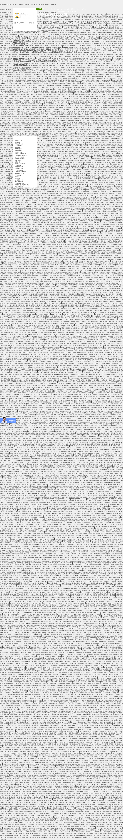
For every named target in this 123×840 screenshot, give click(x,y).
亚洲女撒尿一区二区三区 (87, 82)
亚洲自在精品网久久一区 (48, 323)
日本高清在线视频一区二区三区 (78, 175)
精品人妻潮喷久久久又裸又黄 (9, 372)
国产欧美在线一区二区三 (8, 367)
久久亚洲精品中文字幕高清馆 (96, 158)
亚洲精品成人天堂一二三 (82, 318)
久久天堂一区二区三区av (35, 429)
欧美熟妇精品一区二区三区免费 (19, 347)
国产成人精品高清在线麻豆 (65, 339)
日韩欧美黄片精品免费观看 (93, 232)
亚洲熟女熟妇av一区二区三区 (113, 63)
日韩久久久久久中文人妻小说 (104, 378)
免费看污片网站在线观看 (49, 418)
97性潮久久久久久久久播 (102, 405)
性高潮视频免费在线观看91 (76, 396)
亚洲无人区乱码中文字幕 (38, 224)
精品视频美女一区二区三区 (110, 153)
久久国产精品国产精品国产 (109, 199)
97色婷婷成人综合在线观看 (29, 211)
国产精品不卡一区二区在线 (99, 325)
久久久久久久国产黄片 (24, 420)
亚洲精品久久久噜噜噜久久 (9, 246)
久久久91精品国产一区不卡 (87, 314)
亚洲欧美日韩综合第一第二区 (79, 215)
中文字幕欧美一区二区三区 (38, 354)
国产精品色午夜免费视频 (52, 411)
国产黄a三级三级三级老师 (110, 347)
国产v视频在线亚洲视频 (102, 120)
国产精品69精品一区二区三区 (95, 382)
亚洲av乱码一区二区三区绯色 (93, 96)
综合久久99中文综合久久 (88, 319)
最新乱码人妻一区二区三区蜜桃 (44, 180)
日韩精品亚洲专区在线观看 (110, 334)
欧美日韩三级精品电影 (116, 47)
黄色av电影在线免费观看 (89, 244)
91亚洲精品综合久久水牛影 (15, 389)
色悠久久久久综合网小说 (58, 166)
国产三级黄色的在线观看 (71, 146)
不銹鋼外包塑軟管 (19, 173)
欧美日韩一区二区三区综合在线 (19, 259)
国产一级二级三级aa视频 (104, 80)
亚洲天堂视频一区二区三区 (106, 191)
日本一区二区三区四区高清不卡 (54, 160)
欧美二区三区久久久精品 (64, 382)
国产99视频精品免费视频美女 (95, 56)
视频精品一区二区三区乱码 (7, 374)
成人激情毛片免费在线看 (36, 367)
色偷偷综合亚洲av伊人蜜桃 (90, 43)
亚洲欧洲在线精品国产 (6, 162)
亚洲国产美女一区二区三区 (26, 243)
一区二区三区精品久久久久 (59, 371)
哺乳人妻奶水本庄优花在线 (51, 246)
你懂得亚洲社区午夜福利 (115, 228)
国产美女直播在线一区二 (116, 338)
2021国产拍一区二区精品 (72, 147)
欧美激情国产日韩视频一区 (73, 272)
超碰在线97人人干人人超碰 (93, 144)
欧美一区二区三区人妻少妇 (44, 195)
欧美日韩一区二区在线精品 (107, 173)
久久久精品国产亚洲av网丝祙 (45, 217)
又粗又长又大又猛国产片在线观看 (65, 345)
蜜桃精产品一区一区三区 (8, 186)
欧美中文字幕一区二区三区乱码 (60, 248)
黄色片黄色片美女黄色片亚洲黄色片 (76, 341)
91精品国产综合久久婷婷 (107, 175)
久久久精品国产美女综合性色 (33, 369)
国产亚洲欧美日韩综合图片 (99, 160)
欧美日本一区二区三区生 (98, 61)
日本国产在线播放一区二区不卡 (69, 329)
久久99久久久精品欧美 (98, 385)
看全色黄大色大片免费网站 (71, 263)
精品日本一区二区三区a (8, 407)
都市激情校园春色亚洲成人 (49, 404)
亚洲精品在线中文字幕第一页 (61, 391)
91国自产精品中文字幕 (45, 244)
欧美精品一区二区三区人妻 (22, 367)
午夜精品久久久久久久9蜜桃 (14, 211)
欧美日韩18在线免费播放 (99, 436)
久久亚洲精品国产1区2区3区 (21, 204)
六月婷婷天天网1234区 (94, 107)
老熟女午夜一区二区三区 (68, 349)
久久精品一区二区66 (47, 184)
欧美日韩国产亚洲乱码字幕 (101, 27)
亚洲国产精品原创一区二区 (33, 305)
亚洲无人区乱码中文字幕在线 (63, 352)
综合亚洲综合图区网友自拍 (11, 138)
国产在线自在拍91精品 (44, 151)
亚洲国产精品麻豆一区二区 (15, 283)
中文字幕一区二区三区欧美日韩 (46, 290)
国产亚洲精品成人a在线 (112, 321)
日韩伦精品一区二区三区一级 (48, 182)
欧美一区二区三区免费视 (35, 325)
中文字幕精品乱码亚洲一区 (103, 396)
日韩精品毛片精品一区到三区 (18, 200)
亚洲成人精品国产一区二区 (87, 19)
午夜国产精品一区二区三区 (17, 356)
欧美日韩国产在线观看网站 (23, 327)
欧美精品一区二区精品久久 (49, 29)
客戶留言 (59, 9)
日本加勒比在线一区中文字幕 (53, 237)
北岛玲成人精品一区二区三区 (47, 250)
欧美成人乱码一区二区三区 (22, 339)
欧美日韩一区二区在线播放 (10, 83)
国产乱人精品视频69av (36, 230)
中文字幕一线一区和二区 (23, 334)
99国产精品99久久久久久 (6, 281)
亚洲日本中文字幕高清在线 (76, 332)
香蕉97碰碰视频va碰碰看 (92, 118)
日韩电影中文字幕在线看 (111, 303)
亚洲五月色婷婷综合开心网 (63, 336)
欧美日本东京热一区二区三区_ (68, 422)
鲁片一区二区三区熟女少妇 (92, 292)
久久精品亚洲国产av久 (85, 146)
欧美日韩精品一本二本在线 (112, 188)
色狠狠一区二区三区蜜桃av (107, 246)
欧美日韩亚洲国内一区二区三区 (62, 232)
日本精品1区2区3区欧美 (46, 149)
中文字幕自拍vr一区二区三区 (56, 177)
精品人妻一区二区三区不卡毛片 (63, 394)
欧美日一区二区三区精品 (109, 18)
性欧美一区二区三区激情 (95, 330)
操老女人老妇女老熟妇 (103, 116)
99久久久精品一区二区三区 (108, 281)
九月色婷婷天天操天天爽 (98, 188)
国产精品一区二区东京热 (13, 120)
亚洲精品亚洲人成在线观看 (18, 369)
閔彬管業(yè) (27, 31)
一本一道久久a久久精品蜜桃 (112, 111)
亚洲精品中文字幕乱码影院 (78, 290)
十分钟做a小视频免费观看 (14, 393)
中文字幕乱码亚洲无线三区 (94, 296)
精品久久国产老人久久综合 (95, 199)
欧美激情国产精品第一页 (90, 116)
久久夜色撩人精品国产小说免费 (25, 425)
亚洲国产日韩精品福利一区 (91, 411)
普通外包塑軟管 (19, 160)
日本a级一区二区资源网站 (69, 27)
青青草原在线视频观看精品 (104, 60)
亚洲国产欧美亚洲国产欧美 (51, 215)
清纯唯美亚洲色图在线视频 (38, 303)
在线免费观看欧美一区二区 (105, 391)
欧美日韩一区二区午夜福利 (112, 394)
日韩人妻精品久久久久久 (46, 268)
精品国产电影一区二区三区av (59, 361)
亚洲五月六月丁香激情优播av (114, 160)
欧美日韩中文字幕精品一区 (7, 171)
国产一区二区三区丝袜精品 (62, 338)
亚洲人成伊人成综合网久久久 (74, 365)
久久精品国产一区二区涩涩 (92, 233)
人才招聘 (66, 9)
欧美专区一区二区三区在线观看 (78, 427)
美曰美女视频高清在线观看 (61, 164)
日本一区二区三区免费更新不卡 (104, 98)
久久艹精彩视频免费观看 (13, 188)
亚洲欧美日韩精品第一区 (51, 254)
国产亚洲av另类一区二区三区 (11, 343)
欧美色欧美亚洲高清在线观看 (25, 363)
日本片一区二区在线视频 (98, 363)
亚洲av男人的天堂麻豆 (8, 318)
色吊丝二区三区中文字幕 (84, 350)
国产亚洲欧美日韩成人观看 (45, 208)
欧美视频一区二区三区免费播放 (46, 175)
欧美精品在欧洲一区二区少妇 (96, 94)
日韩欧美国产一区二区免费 (56, 266)
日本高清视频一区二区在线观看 (80, 308)
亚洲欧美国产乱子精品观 (17, 391)
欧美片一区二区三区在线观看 (19, 396)
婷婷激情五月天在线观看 (78, 206)
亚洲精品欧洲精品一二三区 (96, 308)
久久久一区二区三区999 (6, 230)
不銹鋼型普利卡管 (19, 183)
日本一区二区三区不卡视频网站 (87, 120)
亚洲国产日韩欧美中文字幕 (68, 347)
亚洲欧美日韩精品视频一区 (55, 414)
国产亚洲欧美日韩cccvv (77, 264)
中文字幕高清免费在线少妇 (80, 296)
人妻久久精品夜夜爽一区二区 (18, 264)
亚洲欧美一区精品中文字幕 (31, 356)
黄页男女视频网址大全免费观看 (108, 288)
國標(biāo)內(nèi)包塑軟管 (21, 155)
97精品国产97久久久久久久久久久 (68, 327)
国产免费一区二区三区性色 (104, 85)
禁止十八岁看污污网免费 (63, 405)
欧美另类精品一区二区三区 (63, 277)
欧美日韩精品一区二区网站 (12, 321)
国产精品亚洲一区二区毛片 (100, 109)
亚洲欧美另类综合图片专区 (18, 352)
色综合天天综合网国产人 (93, 221)
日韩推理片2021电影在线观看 (113, 147)
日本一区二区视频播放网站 (112, 213)
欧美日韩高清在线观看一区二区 (105, 200)
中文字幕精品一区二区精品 (107, 292)
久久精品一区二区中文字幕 (14, 288)
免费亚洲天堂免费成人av (91, 391)
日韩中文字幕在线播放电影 (110, 308)
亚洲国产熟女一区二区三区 (98, 93)
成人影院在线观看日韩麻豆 (113, 363)
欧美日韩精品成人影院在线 (44, 166)
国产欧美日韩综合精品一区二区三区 (100, 146)
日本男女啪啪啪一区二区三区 (87, 222)
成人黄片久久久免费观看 (85, 263)
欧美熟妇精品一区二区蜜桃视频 (71, 297)
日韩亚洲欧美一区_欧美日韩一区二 (88, 60)
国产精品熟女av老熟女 (86, 363)
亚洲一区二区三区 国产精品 (9, 93)
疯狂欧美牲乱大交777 (56, 314)
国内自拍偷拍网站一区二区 (16, 292)
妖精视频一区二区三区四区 (108, 254)
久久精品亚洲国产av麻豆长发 (76, 140)
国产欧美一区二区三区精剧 (74, 184)
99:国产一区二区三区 (93, 246)
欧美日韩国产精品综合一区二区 (48, 221)
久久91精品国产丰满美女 (112, 263)
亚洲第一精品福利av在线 (34, 281)
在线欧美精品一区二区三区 (90, 168)
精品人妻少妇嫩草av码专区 (71, 25)
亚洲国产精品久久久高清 (8, 76)
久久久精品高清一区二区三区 (74, 210)
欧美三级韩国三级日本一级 (16, 290)
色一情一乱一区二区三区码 (61, 173)
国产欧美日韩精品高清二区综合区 (74, 244)
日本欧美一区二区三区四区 (45, 383)
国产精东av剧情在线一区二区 (90, 424)
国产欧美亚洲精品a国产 (103, 301)
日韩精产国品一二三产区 (39, 436)
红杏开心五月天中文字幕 (62, 435)
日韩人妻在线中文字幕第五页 (81, 155)
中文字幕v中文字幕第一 (6, 21)
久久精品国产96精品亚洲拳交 (98, 122)
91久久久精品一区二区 (26, 297)
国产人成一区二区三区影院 (48, 435)
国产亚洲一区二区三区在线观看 (107, 45)
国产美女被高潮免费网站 (45, 356)
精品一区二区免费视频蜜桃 (12, 147)
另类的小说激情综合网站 (80, 221)
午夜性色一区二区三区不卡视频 (77, 149)
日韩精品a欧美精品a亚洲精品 (79, 382)
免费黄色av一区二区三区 (33, 200)
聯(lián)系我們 (103, 23)
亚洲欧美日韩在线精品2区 (89, 255)
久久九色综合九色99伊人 (70, 228)
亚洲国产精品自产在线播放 (85, 436)
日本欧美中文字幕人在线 (11, 243)
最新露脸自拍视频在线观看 (50, 374)
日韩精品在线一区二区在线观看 (91, 191)
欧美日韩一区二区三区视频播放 (76, 292)
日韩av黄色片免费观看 (87, 252)
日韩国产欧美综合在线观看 (10, 237)
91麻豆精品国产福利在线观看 (114, 275)
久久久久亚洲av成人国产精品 (82, 29)
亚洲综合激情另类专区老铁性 (108, 51)
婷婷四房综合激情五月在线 (76, 376)
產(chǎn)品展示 (43, 23)
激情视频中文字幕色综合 (89, 365)
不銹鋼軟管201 (18, 168)
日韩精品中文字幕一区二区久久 (112, 158)
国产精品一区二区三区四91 (105, 409)
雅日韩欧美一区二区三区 (45, 252)
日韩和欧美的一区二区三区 (31, 409)
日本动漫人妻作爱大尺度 (75, 319)
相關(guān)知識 (75, 9)
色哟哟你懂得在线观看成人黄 (7, 107)
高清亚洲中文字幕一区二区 (48, 277)
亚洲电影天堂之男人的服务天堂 (98, 142)
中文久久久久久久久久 (52, 288)
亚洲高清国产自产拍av (110, 138)
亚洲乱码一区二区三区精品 (54, 385)
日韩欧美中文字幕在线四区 (29, 261)
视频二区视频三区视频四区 (7, 54)
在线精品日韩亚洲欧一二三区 (109, 102)
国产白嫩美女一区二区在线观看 (31, 319)
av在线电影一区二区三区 (59, 222)
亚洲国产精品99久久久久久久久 (110, 354)
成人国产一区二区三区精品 (87, 356)
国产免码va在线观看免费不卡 (13, 195)
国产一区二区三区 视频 (56, 261)
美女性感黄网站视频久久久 (17, 221)
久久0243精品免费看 (27, 389)
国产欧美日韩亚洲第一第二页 (60, 292)
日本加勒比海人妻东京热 (54, 188)
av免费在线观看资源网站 (87, 323)
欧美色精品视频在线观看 (106, 38)
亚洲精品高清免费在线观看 (53, 318)
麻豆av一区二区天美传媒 (93, 49)
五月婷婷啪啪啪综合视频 (6, 38)
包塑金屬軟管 (18, 150)
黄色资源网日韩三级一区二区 (60, 425)
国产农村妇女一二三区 (104, 164)
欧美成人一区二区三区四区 (86, 283)
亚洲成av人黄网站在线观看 (57, 151)
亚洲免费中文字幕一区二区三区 (20, 325)
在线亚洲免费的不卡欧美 (96, 318)
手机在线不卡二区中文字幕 (51, 327)
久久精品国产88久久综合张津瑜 (11, 125)
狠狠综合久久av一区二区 (29, 248)
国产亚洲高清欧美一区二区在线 (102, 356)
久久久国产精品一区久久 (65, 136)
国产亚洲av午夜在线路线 (100, 169)
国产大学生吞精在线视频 (105, 431)
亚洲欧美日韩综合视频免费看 (71, 389)
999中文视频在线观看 (85, 303)
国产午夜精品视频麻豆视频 (97, 204)
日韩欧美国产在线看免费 (93, 418)
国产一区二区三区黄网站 (59, 272)
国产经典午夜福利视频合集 (98, 350)
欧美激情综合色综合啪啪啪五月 (76, 233)
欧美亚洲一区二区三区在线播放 (75, 431)
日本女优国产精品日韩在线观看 (64, 285)
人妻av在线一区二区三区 (110, 215)
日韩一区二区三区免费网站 (113, 393)
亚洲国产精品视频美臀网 (98, 177)
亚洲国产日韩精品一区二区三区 (103, 125)
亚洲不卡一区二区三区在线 (37, 274)
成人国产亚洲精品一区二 (71, 372)
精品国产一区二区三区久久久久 (59, 191)
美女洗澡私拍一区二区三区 (114, 25)
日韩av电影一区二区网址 (6, 144)
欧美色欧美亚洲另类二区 (32, 233)
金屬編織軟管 (18, 142)
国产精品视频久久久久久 (48, 281)
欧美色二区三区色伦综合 (66, 411)
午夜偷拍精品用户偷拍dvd (69, 142)
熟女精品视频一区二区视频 (50, 230)
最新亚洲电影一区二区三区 (78, 387)
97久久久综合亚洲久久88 (75, 255)
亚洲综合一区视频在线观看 (94, 193)
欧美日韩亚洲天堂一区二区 (91, 83)
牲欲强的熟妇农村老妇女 (30, 380)
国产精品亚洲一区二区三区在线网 (79, 250)
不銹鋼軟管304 (18, 170)
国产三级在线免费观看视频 (71, 307)
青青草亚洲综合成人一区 (80, 398)
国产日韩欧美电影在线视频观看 (83, 402)
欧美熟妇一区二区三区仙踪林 (42, 350)
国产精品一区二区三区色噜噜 (30, 292)
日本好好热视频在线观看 (91, 352)
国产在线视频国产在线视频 (99, 316)
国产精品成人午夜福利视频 (20, 336)
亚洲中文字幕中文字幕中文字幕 (21, 230)
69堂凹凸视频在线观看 (38, 246)
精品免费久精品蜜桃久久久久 (35, 347)
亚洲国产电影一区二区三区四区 (94, 339)
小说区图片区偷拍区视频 (68, 330)
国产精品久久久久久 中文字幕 (65, 221)
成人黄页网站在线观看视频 (97, 329)
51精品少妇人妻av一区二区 (100, 372)
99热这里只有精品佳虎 (86, 147)
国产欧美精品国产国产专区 (66, 398)
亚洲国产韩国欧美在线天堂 (48, 200)
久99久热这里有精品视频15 (15, 312)
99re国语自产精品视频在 (105, 268)
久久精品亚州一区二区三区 (89, 301)
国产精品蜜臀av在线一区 (105, 179)
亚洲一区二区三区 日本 (69, 138)
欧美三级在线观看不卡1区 (105, 352)
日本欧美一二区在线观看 (52, 354)
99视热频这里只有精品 (90, 72)
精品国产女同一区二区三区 (15, 191)
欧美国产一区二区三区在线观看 (102, 82)
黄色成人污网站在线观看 (49, 259)
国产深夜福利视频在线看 (98, 147)
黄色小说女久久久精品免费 (76, 310)
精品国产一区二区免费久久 (97, 429)
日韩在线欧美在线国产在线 (31, 290)
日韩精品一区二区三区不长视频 (104, 222)
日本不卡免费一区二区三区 (10, 45)
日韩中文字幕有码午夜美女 (92, 288)
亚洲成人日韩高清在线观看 (109, 360)
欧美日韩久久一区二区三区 (49, 360)
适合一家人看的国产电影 (110, 382)
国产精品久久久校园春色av (107, 259)
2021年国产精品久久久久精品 (64, 259)
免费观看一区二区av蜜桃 (106, 233)
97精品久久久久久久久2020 (88, 272)
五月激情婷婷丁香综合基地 (75, 191)
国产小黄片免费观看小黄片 (107, 425)
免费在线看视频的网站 (90, 405)
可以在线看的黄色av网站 (79, 193)
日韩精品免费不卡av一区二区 (9, 213)
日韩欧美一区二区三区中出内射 (90, 184)
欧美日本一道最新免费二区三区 (90, 226)
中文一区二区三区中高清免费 (11, 78)
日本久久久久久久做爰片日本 (80, 158)
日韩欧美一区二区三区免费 (34, 310)
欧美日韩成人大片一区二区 (106, 195)
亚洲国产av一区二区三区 (10, 363)
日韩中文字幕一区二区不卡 (110, 71)
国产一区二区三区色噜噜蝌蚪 (107, 264)
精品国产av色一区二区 (16, 332)
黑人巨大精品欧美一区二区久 (68, 318)
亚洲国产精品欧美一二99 (94, 186)
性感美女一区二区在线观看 (43, 191)
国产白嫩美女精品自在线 (105, 424)
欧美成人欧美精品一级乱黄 (78, 239)
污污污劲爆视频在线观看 (89, 210)
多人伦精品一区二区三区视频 (32, 285)
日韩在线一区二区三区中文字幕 (29, 427)
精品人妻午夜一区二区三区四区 (114, 157)
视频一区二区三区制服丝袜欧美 (47, 424)
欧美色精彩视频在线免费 (23, 308)
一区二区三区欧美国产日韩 (47, 319)
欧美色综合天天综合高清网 (62, 162)
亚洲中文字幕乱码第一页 (24, 398)
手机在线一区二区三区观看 (90, 332)
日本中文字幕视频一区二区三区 (38, 316)
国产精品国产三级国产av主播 (115, 169)
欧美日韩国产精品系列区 (87, 41)
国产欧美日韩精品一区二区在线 (110, 54)
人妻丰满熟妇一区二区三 (75, 200)
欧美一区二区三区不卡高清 (48, 305)
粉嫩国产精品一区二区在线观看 (12, 197)
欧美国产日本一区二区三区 (51, 334)
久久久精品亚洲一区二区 (9, 314)
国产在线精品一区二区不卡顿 (63, 281)
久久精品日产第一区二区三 (45, 179)
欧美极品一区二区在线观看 (64, 230)
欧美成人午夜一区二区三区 (58, 146)
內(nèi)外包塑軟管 (19, 157)
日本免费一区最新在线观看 (33, 387)
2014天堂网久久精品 (65, 190)
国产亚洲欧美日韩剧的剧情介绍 (34, 405)
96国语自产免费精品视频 (72, 356)
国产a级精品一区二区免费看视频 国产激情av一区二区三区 (80, 241)
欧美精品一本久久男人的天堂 (18, 275)
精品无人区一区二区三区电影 (95, 215)
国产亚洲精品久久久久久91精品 (12, 202)
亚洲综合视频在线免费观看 (11, 436)
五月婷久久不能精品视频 (99, 393)
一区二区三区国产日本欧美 (107, 118)
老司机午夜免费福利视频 (80, 354)
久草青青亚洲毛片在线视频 (95, 367)
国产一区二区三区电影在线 (101, 283)
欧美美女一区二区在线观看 (88, 135)
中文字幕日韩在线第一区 (6, 124)
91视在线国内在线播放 (97, 270)
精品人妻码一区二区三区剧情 (62, 369)
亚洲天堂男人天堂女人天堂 (62, 250)
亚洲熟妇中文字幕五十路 (76, 435)
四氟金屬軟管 (18, 149)
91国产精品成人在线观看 (104, 43)
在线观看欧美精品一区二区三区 (92, 425)
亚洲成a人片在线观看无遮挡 (89, 248)
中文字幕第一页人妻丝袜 (37, 254)
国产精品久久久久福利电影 (91, 277)
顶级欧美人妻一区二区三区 (36, 215)
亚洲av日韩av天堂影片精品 (51, 257)
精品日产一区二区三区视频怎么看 (63, 193)
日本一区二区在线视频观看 (82, 358)
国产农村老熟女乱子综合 (18, 244)
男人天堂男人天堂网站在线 (28, 414)
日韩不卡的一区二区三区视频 (74, 197)
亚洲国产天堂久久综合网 (24, 372)
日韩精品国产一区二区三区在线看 (102, 235)
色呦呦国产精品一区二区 (48, 310)
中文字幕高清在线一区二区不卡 (50, 206)
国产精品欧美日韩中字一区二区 (86, 124)
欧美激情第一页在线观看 (59, 365)
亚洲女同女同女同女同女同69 (62, 239)
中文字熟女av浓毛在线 (26, 321)
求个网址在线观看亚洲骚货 (109, 285)
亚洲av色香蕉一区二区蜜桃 (105, 380)
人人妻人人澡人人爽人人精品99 (20, 215)
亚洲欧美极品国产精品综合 (62, 376)
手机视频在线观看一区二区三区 (112, 230)
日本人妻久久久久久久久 (55, 433)
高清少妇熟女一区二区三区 (47, 376)
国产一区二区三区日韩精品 (12, 168)
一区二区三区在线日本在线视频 (12, 102)
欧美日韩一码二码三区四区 (69, 321)
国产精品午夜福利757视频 (31, 286)
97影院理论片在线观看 (19, 301)
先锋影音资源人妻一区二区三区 (80, 230)
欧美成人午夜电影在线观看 (42, 266)
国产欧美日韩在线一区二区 (79, 418)
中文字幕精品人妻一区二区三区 (34, 352)
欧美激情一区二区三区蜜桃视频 (51, 429)
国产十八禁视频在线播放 (115, 202)
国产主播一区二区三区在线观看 (95, 398)
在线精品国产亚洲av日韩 (6, 204)
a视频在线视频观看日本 (81, 199)
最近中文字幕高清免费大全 (110, 87)
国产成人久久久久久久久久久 (80, 367)
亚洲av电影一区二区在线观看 (85, 113)
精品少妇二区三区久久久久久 (91, 286)
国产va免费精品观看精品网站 (23, 303)
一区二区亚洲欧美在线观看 (56, 363)
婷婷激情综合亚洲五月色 (108, 296)
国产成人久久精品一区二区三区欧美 (43, 425)
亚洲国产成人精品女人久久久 (10, 279)
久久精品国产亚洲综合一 (33, 296)
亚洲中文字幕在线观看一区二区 (39, 294)
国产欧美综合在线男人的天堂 (85, 414)
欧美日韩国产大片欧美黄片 (95, 78)
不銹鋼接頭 (17, 175)
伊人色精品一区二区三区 (116, 327)
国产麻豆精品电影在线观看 (90, 74)
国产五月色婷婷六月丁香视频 (74, 195)
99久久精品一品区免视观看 (76, 164)
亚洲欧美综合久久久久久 (68, 279)
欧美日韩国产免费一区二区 (86, 25)
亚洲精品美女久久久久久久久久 (93, 102)
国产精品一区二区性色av (107, 206)
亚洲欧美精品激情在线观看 (102, 124)
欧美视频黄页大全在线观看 (58, 147)
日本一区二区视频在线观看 (92, 38)
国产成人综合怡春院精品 (8, 303)
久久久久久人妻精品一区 (47, 164)
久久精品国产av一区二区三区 (26, 279)
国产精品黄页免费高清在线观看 (70, 188)
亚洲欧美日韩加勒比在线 (50, 407)
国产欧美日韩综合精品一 (99, 389)
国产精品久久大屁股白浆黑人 (32, 221)
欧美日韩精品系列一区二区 (25, 241)
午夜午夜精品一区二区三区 (86, 307)
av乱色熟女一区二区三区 (79, 136)
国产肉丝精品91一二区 (15, 349)
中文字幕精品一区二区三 (13, 266)
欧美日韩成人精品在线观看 (101, 228)
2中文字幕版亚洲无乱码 (10, 382)
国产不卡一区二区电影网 (104, 74)
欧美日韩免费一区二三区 (19, 296)
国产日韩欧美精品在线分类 (107, 107)
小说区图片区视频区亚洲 (115, 19)
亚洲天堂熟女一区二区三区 (103, 365)
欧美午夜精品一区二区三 (36, 299)
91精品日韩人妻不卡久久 (60, 226)
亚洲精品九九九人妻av (6, 268)
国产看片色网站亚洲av (90, 396)
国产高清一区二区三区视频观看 (40, 241)
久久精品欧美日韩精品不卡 (108, 127)
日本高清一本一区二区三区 (33, 193)
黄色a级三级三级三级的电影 (39, 321)
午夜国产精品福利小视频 (39, 385)
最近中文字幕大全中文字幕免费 (36, 190)
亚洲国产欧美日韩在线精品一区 (44, 222)
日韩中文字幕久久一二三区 (48, 285)
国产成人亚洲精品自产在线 (110, 56)
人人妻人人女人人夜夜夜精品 (83, 157)
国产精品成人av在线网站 (86, 211)
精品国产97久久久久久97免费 (27, 222)
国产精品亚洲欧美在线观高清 (43, 393)
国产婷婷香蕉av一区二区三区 (54, 330)
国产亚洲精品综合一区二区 (113, 294)
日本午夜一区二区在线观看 (89, 200)
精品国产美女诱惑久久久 (55, 169)
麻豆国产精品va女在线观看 (29, 332)
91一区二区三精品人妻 (44, 197)
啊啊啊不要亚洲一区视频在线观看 (83, 275)
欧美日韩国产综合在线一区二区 (89, 380)
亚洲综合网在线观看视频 (112, 243)
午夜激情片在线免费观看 (54, 279)
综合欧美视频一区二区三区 (94, 360)
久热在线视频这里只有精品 (100, 420)
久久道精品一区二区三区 (101, 266)
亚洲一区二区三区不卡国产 (82, 204)
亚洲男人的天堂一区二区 (65, 206)
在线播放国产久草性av (40, 358)
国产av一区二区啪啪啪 (16, 217)
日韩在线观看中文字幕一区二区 (94, 71)
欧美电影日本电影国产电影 (32, 391)
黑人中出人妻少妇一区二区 (52, 186)
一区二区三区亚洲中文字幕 (78, 232)
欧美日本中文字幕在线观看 (28, 202)
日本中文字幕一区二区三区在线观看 (52, 199)
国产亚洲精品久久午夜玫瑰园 (106, 226)
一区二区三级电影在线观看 (46, 173)
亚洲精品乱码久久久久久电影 (87, 297)
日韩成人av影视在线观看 (61, 409)
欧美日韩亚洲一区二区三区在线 (50, 325)
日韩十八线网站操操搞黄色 (94, 404)
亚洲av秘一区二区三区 (100, 41)
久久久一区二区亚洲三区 (13, 142)
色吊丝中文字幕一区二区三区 (90, 162)
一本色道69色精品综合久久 (47, 162)
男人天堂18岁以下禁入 (99, 111)
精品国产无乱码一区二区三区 (76, 173)
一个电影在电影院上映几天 (115, 414)
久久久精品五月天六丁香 (50, 219)
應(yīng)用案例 (91, 23)
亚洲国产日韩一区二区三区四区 (13, 228)
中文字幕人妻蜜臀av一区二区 (71, 211)
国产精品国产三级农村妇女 (114, 299)
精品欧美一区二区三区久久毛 (60, 383)
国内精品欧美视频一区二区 (38, 160)
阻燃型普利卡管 (19, 181)
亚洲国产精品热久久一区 (85, 188)
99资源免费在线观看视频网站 (78, 404)
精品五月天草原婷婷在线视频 (44, 272)
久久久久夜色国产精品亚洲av (37, 308)
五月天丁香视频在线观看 (79, 339)
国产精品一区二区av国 (111, 290)
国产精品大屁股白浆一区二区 (81, 345)
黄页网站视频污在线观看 (48, 144)
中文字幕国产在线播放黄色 (25, 237)
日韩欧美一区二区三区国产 (26, 436)
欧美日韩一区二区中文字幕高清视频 (26, 314)
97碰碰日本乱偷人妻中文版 (60, 233)
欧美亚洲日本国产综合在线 (70, 350)
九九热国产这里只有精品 (21, 257)
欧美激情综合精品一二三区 (105, 40)
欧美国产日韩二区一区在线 (107, 34)
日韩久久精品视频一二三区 (21, 281)
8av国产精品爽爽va (26, 349)
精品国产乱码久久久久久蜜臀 (74, 301)
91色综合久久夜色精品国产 (44, 413)
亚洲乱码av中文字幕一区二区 (28, 413)
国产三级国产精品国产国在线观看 (51, 329)
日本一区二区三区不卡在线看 (26, 270)
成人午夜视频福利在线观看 (113, 389)
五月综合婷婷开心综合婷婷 (21, 318)
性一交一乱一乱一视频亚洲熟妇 (47, 409)
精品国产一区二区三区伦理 (86, 100)
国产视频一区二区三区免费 (112, 204)
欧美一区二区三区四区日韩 (17, 286)
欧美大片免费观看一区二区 (20, 206)
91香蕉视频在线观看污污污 (14, 433)
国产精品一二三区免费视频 (18, 376)
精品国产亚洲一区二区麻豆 (62, 175)
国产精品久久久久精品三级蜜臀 (94, 149)
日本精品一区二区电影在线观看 (45, 226)
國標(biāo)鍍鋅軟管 (20, 158)
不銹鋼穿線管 (18, 167)
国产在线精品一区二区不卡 (94, 54)
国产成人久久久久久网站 (23, 299)
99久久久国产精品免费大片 (67, 186)
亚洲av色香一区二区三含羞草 (85, 228)
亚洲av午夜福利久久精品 (83, 142)
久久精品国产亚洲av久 (61, 431)
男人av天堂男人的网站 (39, 288)
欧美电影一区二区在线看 (107, 341)
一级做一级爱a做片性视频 (29, 191)
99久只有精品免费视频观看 (112, 94)
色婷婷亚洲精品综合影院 (16, 255)
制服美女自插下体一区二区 (59, 195)
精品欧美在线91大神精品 (82, 330)
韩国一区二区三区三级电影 (42, 228)
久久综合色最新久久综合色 (81, 171)
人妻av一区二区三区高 (42, 414)
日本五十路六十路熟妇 (103, 338)
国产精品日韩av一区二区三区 (49, 158)
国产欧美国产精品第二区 (26, 385)
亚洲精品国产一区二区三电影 (101, 100)
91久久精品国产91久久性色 (43, 314)
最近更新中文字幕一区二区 (76, 286)
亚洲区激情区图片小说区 (61, 255)
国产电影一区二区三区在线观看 (56, 372)
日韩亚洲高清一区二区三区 (95, 354)
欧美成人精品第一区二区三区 (57, 202)
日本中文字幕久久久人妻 (106, 305)
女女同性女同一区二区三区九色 (107, 162)
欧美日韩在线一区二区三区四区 (60, 286)
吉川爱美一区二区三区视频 (93, 127)
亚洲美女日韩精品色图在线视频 (21, 330)
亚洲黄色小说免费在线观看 (73, 252)
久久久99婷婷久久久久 (103, 244)
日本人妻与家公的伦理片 (8, 199)
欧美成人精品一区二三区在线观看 (50, 275)
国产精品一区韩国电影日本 (69, 420)
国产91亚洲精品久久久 (94, 254)
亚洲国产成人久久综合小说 (72, 19)
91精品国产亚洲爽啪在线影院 (72, 343)
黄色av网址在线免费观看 (45, 286)
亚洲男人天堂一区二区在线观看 (101, 47)
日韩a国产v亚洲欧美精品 (23, 274)
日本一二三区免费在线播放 (101, 67)
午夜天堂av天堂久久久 (84, 329)
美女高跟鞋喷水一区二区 (29, 226)
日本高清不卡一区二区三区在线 (71, 314)
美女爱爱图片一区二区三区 (79, 334)
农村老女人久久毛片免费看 (35, 396)
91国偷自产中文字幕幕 (73, 393)
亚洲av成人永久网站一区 (93, 51)
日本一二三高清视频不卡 (108, 186)
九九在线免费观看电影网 (54, 243)
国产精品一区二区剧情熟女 (28, 210)
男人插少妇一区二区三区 (81, 18)
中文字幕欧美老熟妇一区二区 (56, 241)
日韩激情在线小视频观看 (44, 361)
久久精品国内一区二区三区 (99, 275)
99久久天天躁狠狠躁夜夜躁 (103, 297)
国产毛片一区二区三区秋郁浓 (59, 168)
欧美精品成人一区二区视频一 (33, 394)
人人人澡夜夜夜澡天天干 (105, 104)
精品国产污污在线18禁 (12, 36)
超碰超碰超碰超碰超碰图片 (93, 281)
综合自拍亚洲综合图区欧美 (115, 402)
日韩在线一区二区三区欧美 (48, 153)
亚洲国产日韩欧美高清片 (97, 29)
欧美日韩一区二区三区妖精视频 (62, 400)
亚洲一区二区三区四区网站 (105, 58)
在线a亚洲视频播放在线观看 (60, 180)
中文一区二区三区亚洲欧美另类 (44, 312)
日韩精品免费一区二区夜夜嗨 (19, 190)
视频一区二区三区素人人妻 (84, 385)
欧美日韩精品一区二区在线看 (96, 358)
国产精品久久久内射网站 (56, 27)
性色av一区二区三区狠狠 (53, 316)
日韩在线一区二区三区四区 (107, 310)
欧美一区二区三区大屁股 (62, 140)
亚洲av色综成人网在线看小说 (92, 383)
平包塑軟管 (17, 165)
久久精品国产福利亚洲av (107, 49)
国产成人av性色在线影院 (104, 129)
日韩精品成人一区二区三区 (59, 283)
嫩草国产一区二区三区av (61, 323)
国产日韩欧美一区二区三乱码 (89, 40)
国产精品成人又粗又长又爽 (91, 164)
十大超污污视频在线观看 (52, 136)
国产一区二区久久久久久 (95, 224)
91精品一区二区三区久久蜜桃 (63, 264)
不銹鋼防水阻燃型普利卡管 (21, 185)
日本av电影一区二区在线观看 (42, 343)
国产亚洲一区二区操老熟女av (17, 305)
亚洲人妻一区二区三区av (6, 277)
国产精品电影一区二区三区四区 (86, 261)
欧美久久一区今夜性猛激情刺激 (105, 72)
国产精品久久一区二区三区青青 (82, 274)
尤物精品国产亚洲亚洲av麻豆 (56, 389)
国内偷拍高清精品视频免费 (92, 140)
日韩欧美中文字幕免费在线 (110, 318)
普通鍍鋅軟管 (18, 162)
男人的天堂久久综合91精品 (18, 405)
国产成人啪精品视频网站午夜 (11, 41)
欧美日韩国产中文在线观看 (47, 296)
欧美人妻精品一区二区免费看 (76, 383)
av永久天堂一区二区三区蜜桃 (111, 422)
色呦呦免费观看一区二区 (46, 301)
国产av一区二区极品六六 (79, 360)
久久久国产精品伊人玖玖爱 (44, 378)
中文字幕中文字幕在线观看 (63, 404)
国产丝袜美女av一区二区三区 (92, 69)
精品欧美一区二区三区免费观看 (58, 210)
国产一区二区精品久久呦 (70, 213)
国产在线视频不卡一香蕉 (12, 61)
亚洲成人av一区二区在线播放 (75, 179)
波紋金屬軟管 (18, 145)
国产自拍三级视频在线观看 (89, 180)
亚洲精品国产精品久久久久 (61, 319)
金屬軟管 (17, 140)
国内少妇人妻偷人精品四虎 (89, 76)
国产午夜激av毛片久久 (114, 283)
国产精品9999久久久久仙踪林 (80, 299)
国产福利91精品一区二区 (106, 65)
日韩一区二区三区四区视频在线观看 (25, 350)
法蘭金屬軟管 (18, 147)
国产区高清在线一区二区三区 (28, 272)
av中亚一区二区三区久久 (110, 237)
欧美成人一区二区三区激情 (95, 219)
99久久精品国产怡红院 (74, 323)
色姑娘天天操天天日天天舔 (90, 371)
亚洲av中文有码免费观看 (34, 206)
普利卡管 (17, 176)
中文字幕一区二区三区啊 (32, 252)
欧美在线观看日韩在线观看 (12, 307)
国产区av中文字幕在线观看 (80, 219)
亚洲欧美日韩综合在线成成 (109, 219)
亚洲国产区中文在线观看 (108, 387)
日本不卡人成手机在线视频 (52, 422)
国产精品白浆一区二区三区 (97, 91)
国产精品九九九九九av (27, 288)
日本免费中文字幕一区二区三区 (14, 250)
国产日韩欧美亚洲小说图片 (87, 266)
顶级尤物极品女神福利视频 (114, 41)
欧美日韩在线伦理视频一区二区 (37, 318)
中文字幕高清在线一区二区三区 (106, 168)
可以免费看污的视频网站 (48, 140)
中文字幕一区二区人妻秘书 (7, 158)
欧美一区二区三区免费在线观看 (97, 250)
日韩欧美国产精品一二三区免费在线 (103, 166)
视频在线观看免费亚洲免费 (84, 213)
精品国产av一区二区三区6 (24, 224)
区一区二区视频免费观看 (11, 219)
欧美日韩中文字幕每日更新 (104, 413)
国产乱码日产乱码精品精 (41, 188)
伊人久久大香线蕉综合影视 (9, 299)
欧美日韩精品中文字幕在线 (106, 239)
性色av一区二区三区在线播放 (60, 312)
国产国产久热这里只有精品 (112, 358)
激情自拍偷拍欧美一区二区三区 (70, 243)
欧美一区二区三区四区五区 (98, 279)
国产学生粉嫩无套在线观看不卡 (66, 171)
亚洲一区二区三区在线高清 (103, 272)
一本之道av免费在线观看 (24, 354)
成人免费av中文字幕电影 (15, 341)
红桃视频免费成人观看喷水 (84, 177)
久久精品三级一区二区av (82, 347)
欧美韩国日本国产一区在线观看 (18, 239)
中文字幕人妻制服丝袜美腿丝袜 (31, 250)
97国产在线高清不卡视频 (65, 215)
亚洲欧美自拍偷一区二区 (77, 305)
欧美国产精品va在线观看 (59, 301)
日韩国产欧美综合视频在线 (113, 345)
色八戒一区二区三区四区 (98, 157)
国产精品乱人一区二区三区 (107, 286)
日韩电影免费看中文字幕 (34, 323)
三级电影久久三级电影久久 (92, 259)
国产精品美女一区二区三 (69, 433)
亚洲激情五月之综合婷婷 (96, 182)
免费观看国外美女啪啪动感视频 (104, 241)
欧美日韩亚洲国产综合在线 (27, 188)
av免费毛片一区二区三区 (18, 438)
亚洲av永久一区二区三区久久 (97, 345)
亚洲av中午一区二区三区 (102, 52)
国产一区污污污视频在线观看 (41, 363)
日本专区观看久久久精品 (78, 208)
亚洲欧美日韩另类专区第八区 (110, 224)
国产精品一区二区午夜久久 (46, 400)
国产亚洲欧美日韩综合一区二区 (46, 338)
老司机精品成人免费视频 (100, 25)
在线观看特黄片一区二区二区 (61, 149)
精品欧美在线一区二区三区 (114, 14)
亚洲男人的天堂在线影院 (16, 424)
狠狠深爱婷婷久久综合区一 (70, 270)
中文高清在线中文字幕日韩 (37, 407)
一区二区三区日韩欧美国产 (13, 210)
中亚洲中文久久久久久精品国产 (83, 316)
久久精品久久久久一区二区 (93, 34)
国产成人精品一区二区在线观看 (30, 283)
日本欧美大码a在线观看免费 (24, 246)
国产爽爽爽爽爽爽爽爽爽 (14, 427)
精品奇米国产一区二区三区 (57, 235)
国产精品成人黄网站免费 (108, 96)
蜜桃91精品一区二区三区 (38, 237)
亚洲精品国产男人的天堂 (106, 30)
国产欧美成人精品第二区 (92, 239)
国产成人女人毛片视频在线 (41, 243)
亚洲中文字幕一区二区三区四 (75, 361)
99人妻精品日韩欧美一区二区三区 (65, 29)
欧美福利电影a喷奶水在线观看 (114, 416)
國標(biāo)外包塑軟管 (20, 154)
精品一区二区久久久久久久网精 (99, 105)
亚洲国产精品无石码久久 (55, 142)
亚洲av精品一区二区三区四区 (97, 63)
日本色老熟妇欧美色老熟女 (88, 52)
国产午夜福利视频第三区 (6, 69)
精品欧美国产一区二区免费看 (64, 219)
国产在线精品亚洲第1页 (42, 433)
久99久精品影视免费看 (8, 87)
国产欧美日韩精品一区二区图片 (11, 166)
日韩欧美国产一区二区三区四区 (91, 310)
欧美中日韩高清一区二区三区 (83, 160)
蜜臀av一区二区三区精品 (9, 334)
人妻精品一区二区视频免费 (35, 259)
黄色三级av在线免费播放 (43, 261)
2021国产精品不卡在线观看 (27, 266)
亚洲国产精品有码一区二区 (8, 115)
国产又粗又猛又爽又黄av (25, 219)
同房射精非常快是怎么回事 (29, 341)
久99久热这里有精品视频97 (65, 158)
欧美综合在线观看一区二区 (41, 169)
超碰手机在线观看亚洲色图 (104, 76)
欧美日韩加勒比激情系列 (108, 131)
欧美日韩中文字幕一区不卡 (10, 398)
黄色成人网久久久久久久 (55, 138)
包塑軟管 (17, 152)
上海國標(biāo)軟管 (20, 163)
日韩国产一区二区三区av (37, 382)
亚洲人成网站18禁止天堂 (28, 235)
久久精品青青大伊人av (70, 177)
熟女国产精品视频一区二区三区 (38, 420)
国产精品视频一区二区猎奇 (78, 190)
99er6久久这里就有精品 (8, 34)
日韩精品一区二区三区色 (32, 244)
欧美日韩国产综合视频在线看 (28, 195)
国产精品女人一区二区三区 (44, 147)
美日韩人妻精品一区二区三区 (46, 255)
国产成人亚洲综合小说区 (86, 151)
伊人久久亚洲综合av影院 (100, 32)
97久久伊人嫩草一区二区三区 (53, 303)
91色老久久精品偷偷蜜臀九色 (114, 113)
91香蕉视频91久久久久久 (85, 393)
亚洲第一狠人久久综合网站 (93, 257)
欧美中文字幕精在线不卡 (114, 372)
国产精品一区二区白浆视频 (15, 261)
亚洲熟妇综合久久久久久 (24, 254)
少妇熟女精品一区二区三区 (14, 414)
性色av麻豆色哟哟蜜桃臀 (96, 115)
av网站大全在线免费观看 (78, 407)
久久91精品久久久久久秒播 (111, 398)
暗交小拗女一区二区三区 (48, 394)
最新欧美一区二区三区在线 (59, 393)
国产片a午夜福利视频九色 (66, 274)
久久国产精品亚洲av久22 (99, 243)
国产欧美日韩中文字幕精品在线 (65, 155)
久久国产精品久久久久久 (115, 52)
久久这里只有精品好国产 (98, 263)
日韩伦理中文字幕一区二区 (31, 383)
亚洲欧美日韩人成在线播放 (114, 171)
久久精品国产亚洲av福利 (64, 308)
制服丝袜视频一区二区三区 (39, 263)
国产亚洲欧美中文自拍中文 (115, 266)
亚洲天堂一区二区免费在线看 (36, 204)
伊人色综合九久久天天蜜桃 (96, 18)
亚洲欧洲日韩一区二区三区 (22, 329)
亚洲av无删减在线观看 (115, 151)
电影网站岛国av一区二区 (97, 303)
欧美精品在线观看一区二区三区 (52, 347)
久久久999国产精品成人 (62, 200)
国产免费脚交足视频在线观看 (78, 369)
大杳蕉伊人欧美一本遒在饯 (65, 257)
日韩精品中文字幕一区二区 (81, 246)
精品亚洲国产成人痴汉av (16, 380)
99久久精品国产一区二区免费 (89, 85)
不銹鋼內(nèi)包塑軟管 (20, 172)
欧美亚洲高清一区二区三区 (41, 177)
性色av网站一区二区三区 (6, 49)
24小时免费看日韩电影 (78, 259)
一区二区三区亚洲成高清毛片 (9, 111)
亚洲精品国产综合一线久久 (102, 314)
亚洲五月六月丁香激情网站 (10, 241)
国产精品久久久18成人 (45, 283)
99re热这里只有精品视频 (107, 136)
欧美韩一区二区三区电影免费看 (86, 327)
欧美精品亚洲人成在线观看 (19, 310)
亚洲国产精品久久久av (51, 308)
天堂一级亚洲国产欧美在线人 (71, 266)
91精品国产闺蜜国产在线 (91, 80)
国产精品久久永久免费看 (48, 431)
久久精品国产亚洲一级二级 (7, 18)
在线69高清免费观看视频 (46, 233)
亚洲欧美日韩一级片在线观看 (16, 435)
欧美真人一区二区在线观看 (10, 118)
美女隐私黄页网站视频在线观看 (12, 100)
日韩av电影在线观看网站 (93, 175)
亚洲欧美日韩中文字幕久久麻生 (85, 169)
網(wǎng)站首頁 (19, 23)
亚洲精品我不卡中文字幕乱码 (71, 363)
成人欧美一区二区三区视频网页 (50, 157)
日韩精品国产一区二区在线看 (106, 411)
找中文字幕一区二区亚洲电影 (101, 151)
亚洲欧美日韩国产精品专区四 (66, 325)
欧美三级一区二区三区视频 (9, 274)
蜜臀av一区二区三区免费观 (31, 424)
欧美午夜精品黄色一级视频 (7, 14)
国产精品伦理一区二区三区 (46, 365)
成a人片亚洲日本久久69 (37, 327)
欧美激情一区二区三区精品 (93, 30)
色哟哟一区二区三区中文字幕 (66, 204)
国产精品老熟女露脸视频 (97, 422)
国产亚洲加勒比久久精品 (73, 222)
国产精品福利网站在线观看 (54, 349)
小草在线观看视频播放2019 (63, 290)
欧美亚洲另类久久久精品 (13, 177)
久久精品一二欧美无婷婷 (43, 146)
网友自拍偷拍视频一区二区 (93, 136)
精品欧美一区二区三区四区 (46, 391)
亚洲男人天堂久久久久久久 (111, 429)
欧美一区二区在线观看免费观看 (64, 153)
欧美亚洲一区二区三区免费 (80, 285)
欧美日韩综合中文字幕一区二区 (89, 58)
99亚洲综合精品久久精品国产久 (61, 427)
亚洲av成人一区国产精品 (75, 424)
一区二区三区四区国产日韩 (55, 321)
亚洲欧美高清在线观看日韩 (86, 235)
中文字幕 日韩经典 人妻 (19, 365)
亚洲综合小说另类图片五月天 (89, 413)
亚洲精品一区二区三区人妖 (72, 235)
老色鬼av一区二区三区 (86, 389)
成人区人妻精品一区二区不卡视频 (88, 129)
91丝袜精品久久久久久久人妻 (90, 45)
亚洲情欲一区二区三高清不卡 (90, 312)
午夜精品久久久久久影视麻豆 (91, 305)
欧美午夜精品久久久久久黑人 (80, 254)
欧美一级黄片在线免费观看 (67, 224)
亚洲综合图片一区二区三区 (47, 239)
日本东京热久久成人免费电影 (41, 138)
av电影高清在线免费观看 (62, 396)
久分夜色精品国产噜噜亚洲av (28, 378)
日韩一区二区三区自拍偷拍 (50, 171)
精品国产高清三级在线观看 (43, 210)
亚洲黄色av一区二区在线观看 (110, 367)
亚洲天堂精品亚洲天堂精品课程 (55, 213)
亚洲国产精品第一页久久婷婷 (115, 142)
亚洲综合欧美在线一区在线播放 (92, 376)
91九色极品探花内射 (71, 202)
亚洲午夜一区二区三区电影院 (114, 122)
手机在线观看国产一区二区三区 (107, 83)
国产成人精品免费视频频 (45, 292)
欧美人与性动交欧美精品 (77, 277)
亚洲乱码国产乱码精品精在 (97, 138)
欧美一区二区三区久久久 (36, 329)
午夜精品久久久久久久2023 (16, 383)
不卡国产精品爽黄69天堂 (16, 409)
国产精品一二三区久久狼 (104, 184)
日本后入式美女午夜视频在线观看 (97, 171)
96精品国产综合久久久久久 (33, 232)
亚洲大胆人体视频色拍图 (48, 369)
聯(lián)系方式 (51, 9)
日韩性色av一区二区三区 (104, 312)
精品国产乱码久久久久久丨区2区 (28, 338)
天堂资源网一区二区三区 (58, 244)
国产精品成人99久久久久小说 (108, 257)
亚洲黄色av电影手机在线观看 (91, 264)
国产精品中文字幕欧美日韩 (31, 400)
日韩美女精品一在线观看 (34, 360)
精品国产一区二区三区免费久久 (94, 208)
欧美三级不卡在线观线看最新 (19, 431)
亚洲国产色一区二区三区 (100, 113)
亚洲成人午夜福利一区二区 (9, 122)
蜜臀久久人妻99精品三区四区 (112, 29)
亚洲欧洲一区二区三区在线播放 (55, 263)
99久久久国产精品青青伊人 (60, 179)
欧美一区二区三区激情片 (57, 343)
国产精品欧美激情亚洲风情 (96, 237)
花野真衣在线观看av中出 (24, 294)
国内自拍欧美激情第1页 (28, 228)
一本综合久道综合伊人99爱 (65, 374)
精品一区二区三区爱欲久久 (20, 360)
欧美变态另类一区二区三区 (29, 393)
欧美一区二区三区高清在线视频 (16, 345)
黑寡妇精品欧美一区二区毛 (27, 307)
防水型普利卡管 (19, 180)
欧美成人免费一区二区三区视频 (40, 402)
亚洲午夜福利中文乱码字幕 (116, 27)
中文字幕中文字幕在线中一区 (82, 349)
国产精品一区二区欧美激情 (18, 232)
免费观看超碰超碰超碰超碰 (22, 407)
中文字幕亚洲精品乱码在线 (27, 343)
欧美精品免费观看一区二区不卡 (83, 416)
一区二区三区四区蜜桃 (68, 199)
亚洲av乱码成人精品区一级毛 (77, 144)
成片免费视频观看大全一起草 (82, 279)
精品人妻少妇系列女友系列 (72, 151)
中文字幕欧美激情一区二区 (32, 345)
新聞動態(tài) (55, 23)
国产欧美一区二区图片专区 (7, 257)
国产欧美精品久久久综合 (35, 418)
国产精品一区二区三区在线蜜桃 (70, 303)
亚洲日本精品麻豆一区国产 (62, 144)
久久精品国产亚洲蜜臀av (33, 264)
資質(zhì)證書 (67, 23)
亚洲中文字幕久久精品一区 (61, 268)
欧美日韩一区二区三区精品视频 (85, 202)
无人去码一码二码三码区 (25, 402)
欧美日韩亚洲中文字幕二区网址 (64, 360)
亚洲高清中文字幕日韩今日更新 (85, 27)
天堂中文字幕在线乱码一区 (34, 275)
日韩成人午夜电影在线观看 (88, 125)
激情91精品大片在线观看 (53, 358)
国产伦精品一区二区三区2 (74, 226)
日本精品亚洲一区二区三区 (17, 208)
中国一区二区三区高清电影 (95, 131)
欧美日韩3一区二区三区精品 (35, 374)
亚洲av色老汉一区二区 (32, 365)
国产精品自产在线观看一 (43, 25)
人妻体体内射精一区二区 (55, 402)
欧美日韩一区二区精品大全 (87, 32)
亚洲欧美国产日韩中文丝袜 (68, 18)
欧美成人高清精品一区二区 (110, 149)
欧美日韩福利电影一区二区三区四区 (62, 208)
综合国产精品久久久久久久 (52, 190)
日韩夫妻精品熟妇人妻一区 (108, 232)
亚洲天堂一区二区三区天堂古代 (77, 268)
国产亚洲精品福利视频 (91, 336)
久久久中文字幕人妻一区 (65, 288)
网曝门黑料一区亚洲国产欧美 (7, 29)
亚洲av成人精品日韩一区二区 (52, 416)
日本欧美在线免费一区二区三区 (43, 168)
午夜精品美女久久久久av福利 (109, 404)
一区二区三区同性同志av (109, 78)
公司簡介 (31, 23)
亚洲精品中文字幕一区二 (57, 25)
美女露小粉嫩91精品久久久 (89, 217)
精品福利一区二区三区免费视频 (17, 193)
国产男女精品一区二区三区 (39, 213)
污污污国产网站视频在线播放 (13, 235)
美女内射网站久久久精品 (109, 208)
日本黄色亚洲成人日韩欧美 (16, 226)
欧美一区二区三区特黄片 (89, 98)
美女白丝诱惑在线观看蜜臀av (10, 127)
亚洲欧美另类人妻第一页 (75, 338)
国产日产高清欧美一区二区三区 (101, 307)
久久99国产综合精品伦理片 (78, 281)
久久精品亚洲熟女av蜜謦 (114, 323)
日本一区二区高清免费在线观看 (114, 279)
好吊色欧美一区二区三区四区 (42, 307)
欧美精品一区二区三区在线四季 (112, 115)
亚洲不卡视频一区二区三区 (34, 404)
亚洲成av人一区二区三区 (21, 374)
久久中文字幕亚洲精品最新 (108, 89)
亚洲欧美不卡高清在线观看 (47, 193)
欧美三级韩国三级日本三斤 (103, 135)
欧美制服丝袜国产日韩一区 (57, 228)
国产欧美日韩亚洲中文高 (81, 186)
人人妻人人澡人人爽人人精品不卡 (109, 427)
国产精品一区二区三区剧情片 (113, 16)
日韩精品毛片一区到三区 (18, 394)
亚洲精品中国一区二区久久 (41, 389)
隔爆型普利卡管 (19, 186)
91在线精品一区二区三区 (75, 217)
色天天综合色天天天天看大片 (20, 429)
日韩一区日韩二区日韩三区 (82, 138)
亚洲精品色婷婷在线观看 (69, 160)
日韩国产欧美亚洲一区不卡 (41, 142)
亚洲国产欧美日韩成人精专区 (80, 153)
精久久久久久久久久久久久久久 (109, 376)
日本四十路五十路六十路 (60, 184)
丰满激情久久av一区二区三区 (102, 261)
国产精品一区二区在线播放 (63, 182)
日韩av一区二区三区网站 (95, 155)
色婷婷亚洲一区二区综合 (89, 197)
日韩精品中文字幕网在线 (115, 67)
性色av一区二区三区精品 (104, 361)
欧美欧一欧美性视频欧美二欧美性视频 (39, 27)
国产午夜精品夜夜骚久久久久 (92, 206)
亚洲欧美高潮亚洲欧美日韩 (96, 347)
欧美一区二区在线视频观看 (83, 422)
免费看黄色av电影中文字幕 (115, 105)
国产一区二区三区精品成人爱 (58, 197)
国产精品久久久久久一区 (106, 400)
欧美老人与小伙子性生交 (41, 279)
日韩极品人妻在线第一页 (8, 136)
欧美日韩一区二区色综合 (76, 162)
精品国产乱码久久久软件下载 (36, 339)
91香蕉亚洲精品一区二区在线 (112, 329)
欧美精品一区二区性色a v (76, 405)
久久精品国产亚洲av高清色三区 (45, 332)
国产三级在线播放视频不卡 (111, 182)
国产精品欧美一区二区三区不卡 (99, 349)
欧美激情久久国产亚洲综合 (111, 133)
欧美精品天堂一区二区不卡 (93, 89)
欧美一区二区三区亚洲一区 (72, 166)
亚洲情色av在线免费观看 (14, 378)
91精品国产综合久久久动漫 (100, 414)
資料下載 (79, 23)
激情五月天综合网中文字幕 (56, 211)
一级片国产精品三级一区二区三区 (16, 233)
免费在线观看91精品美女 (32, 301)
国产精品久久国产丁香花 (84, 270)
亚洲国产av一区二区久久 (18, 252)
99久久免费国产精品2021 (85, 243)
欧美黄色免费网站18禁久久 (25, 263)
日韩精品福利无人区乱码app (18, 387)
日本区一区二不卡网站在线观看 (11, 338)
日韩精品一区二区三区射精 (102, 327)
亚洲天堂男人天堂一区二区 (36, 199)
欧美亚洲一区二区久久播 (9, 425)
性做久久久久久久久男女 (39, 297)
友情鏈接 (84, 9)
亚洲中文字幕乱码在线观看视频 (94, 407)
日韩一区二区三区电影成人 (11, 270)
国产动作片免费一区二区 (10, 294)
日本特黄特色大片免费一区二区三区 (80, 182)
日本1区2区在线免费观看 (99, 294)
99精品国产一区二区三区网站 (31, 255)
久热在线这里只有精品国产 (102, 19)
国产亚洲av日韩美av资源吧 (51, 299)
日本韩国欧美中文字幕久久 (34, 277)
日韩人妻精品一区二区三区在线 (47, 345)
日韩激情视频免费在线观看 (73, 380)
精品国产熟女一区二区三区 (49, 155)
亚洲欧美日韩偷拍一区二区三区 (111, 155)
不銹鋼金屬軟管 (19, 144)
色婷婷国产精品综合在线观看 (113, 36)
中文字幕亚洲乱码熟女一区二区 (57, 294)
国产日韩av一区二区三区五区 (113, 61)
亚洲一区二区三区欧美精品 (12, 222)
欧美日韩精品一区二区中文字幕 (54, 297)
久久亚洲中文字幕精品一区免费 (39, 372)
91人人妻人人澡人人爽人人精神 (67, 157)
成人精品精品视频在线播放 (89, 378)
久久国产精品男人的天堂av (52, 204)
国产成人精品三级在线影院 (114, 274)
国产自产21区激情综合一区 (62, 305)
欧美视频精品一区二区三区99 (90, 435)
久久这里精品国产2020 (88, 67)
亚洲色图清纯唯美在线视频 (99, 36)
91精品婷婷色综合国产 (105, 140)
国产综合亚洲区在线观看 (31, 208)
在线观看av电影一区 (78, 411)
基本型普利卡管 (19, 178)
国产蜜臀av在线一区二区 (75, 248)
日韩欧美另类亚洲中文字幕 (10, 254)
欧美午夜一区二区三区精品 (92, 65)
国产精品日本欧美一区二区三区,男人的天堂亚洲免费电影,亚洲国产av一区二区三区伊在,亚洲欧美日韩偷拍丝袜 (28, 4)
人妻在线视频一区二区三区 (81, 224)
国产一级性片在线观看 (9, 131)
